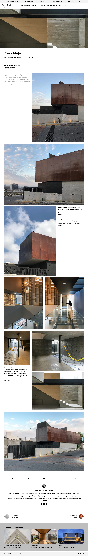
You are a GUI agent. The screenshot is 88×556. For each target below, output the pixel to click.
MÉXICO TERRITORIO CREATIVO (12, 1)
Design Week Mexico (29, 1)
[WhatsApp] (76, 478)
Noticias (42, 5)
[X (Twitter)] (28, 478)
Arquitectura (29, 57)
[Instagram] (80, 553)
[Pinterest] (44, 478)
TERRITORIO (70, 1)
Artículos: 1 (44, 506)
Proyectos (19, 547)
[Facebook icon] (41, 504)
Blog (17, 5)
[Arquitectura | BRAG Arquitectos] (17, 536)
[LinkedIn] (60, 478)
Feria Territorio (25, 5)
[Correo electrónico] (78, 553)
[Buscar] (85, 5)
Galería (34, 5)
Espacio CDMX (43, 1)
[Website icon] (44, 504)
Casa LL (60, 545)
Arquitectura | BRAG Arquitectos (12, 545)
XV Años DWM (62, 5)
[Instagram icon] (47, 504)
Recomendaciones (52, 5)
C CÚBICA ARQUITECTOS (57, 1)
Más (80, 1)
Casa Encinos (34, 545)
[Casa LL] (71, 536)
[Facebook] (12, 478)
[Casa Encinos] (44, 536)
